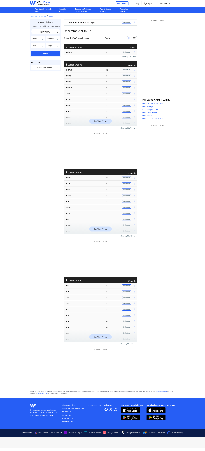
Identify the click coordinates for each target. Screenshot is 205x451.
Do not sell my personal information (41, 415)
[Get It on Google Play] (130, 418)
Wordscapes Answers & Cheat (50, 433)
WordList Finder (94, 433)
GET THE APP (122, 3)
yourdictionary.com (161, 391)
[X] (111, 409)
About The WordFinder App (73, 408)
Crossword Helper (75, 433)
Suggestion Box (95, 405)
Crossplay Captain (133, 433)
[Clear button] (57, 31)
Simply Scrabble (113, 433)
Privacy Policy (67, 418)
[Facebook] (106, 409)
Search (45, 53)
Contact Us (66, 415)
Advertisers (66, 412)
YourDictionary (177, 433)
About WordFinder (69, 405)
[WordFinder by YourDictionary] (40, 3)
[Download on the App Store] (130, 410)
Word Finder (33, 16)
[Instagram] (115, 409)
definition (126, 22)
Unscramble (42, 16)
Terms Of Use (67, 422)
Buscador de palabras (156, 433)
